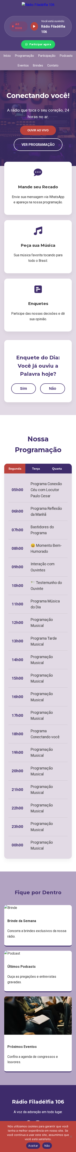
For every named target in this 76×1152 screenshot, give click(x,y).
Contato (52, 65)
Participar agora (40, 44)
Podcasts (66, 56)
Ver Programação (38, 145)
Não (52, 388)
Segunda (14, 468)
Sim (23, 388)
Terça (36, 468)
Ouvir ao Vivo (38, 130)
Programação (24, 56)
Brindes (38, 65)
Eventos (23, 65)
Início (7, 56)
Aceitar (33, 1145)
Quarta (57, 468)
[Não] (71, 1136)
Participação (47, 56)
